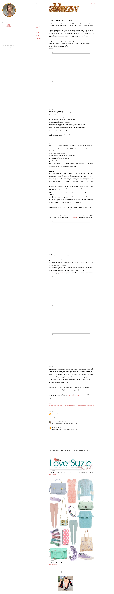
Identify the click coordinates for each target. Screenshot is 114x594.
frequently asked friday (40, 26)
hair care (37, 32)
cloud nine (38, 23)
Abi (53, 413)
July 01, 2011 (56, 413)
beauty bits (8, 26)
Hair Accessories (39, 30)
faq (36, 24)
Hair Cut (37, 33)
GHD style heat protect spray (56, 272)
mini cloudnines (55, 49)
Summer (37, 40)
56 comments (54, 474)
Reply (53, 418)
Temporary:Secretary (56, 421)
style (8, 23)
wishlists (8, 24)
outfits (8, 25)
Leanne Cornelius (56, 427)
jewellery (8, 27)
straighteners (38, 36)
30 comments (54, 564)
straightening (38, 38)
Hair (36, 29)
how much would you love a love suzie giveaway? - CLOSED (71, 472)
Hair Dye (37, 35)
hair (8, 29)
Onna (50, 377)
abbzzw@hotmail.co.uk (74, 395)
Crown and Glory (74, 217)
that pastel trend (56, 562)
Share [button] (37, 18)
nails (8, 28)
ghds (37, 27)
